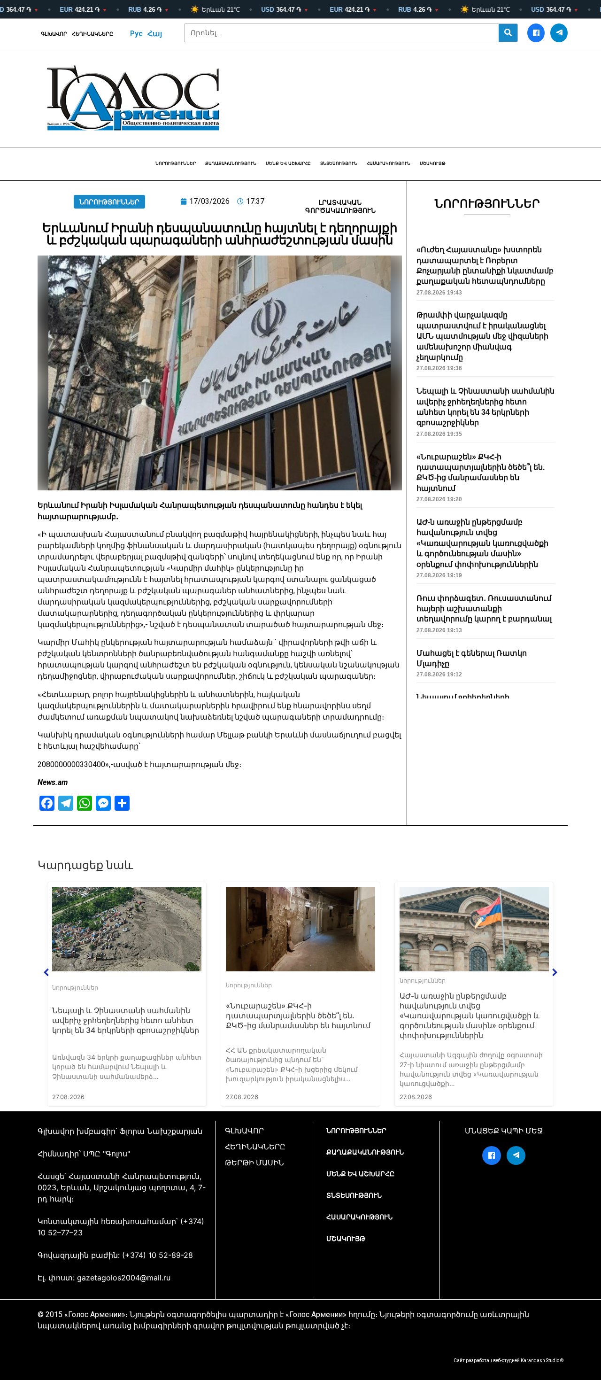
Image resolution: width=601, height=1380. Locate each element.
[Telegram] (559, 32)
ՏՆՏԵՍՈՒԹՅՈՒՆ (338, 163)
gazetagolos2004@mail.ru (123, 1277)
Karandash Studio (540, 1360)
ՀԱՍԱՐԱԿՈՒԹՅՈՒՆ (388, 163)
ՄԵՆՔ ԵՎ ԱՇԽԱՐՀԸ (288, 163)
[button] (46, 972)
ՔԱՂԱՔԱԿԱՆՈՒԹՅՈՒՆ (230, 163)
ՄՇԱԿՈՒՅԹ (433, 163)
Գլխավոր (54, 34)
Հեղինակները (92, 34)
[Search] (508, 33)
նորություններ (175, 163)
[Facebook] (536, 32)
